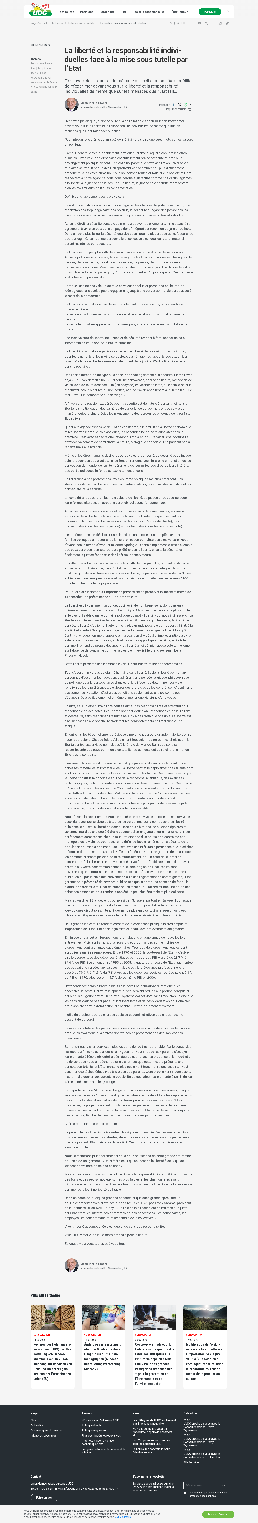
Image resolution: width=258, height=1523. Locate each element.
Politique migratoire (94, 1430)
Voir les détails (123, 1517)
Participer (210, 11)
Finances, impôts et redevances (101, 1435)
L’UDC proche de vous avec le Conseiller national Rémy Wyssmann (201, 1427)
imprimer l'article (176, 109)
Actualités (57, 23)
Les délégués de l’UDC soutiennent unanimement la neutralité (154, 1422)
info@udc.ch (71, 1488)
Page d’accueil (39, 23)
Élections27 (179, 12)
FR (178, 23)
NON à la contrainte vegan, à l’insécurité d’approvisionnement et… (152, 1432)
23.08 (186, 1420)
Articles (91, 23)
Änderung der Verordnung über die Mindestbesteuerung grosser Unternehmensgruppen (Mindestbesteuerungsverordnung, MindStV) (103, 1356)
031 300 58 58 (44, 1488)
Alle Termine (191, 1462)
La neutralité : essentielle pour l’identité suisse (151, 1450)
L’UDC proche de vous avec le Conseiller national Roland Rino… (203, 1455)
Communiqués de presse (46, 1430)
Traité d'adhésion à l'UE (149, 12)
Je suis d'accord (218, 1514)
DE (171, 23)
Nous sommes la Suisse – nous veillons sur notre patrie (44, 87)
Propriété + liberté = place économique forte (41, 73)
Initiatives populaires (44, 1435)
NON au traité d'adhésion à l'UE (100, 1420)
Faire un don (44, 1497)
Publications (75, 23)
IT (184, 23)
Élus (33, 1420)
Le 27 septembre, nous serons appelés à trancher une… (151, 1442)
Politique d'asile (91, 1425)
